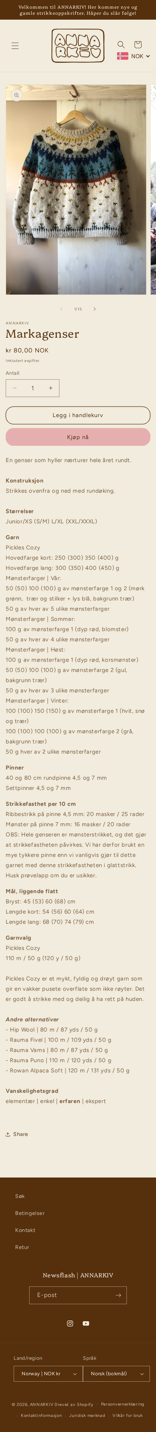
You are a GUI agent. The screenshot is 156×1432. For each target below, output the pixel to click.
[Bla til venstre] (61, 309)
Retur (22, 1247)
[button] (15, 45)
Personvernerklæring (122, 1404)
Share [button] (20, 1134)
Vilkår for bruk (127, 1415)
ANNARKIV (42, 1404)
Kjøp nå (78, 437)
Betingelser (30, 1213)
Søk (20, 1196)
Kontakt (25, 1230)
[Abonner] (118, 1295)
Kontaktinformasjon (41, 1415)
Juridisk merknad (87, 1415)
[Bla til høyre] (94, 309)
